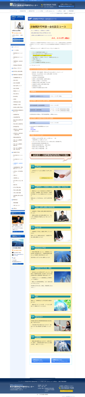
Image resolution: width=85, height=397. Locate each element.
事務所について (16, 91)
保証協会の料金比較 (17, 65)
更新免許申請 (31, 11)
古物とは (15, 175)
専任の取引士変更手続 (18, 123)
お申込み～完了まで (17, 68)
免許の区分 (15, 80)
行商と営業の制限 (17, 192)
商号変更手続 (16, 126)
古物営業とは (16, 178)
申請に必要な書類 (17, 190)
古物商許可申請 (16, 152)
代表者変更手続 (16, 117)
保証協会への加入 (17, 104)
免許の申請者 (16, 88)
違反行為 (15, 184)
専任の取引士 (16, 93)
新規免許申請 (23, 11)
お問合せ (15, 208)
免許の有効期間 (16, 82)
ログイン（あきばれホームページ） (68, 396)
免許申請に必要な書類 (17, 71)
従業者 (14, 99)
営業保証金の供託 (17, 101)
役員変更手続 (16, 114)
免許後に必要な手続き (18, 107)
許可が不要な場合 (17, 187)
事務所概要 (71, 11)
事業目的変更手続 (17, 137)
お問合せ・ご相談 (62, 11)
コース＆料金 (40, 11)
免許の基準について (17, 85)
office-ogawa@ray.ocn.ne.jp (18, 255)
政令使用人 (15, 96)
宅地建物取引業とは (17, 77)
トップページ (14, 11)
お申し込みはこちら (50, 11)
